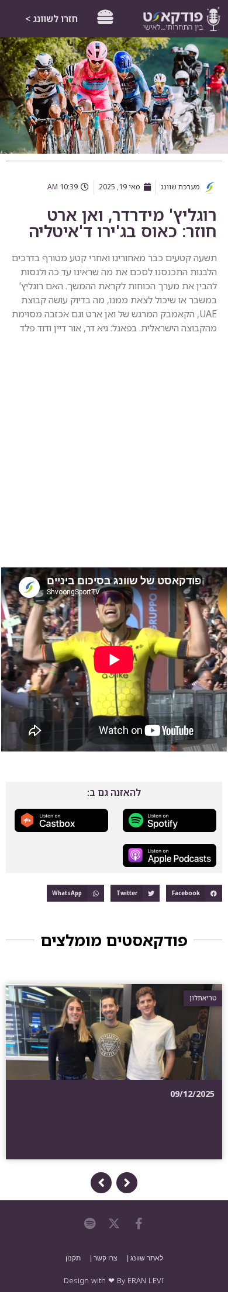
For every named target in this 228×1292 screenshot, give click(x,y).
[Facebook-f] (138, 1223)
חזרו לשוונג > (51, 18)
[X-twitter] (114, 1223)
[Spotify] (89, 1223)
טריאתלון (208, 997)
